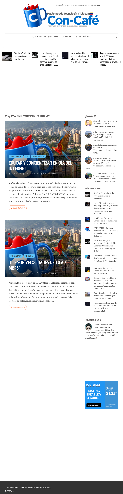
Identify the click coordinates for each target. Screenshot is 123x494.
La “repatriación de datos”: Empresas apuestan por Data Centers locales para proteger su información (105, 177)
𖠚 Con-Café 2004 (83, 36)
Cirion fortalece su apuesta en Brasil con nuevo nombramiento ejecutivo (105, 124)
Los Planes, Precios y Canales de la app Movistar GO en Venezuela (105, 221)
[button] (9, 47)
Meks (30, 487)
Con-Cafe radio (16, 156)
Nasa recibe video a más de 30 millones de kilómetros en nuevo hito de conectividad (50, 57)
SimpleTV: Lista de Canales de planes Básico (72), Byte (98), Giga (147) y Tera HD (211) (105, 259)
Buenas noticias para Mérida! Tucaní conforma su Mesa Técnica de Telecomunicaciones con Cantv (100, 163)
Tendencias (29, 256)
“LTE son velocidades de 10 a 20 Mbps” (39, 265)
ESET (26, 156)
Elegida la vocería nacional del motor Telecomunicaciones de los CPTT (105, 149)
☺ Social (67, 36)
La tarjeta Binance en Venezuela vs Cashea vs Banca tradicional (104, 271)
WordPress (47, 487)
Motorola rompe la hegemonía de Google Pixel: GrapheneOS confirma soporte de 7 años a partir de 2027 (19, 59)
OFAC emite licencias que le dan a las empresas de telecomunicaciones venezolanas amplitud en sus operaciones (110, 59)
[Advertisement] (61, 95)
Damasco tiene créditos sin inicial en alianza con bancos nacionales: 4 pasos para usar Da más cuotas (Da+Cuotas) (105, 283)
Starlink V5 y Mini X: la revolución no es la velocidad (104, 196)
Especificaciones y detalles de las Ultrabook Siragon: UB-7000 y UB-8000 (105, 296)
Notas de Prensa (38, 156)
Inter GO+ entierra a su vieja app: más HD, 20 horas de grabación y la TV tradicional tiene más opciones (106, 208)
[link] (101, 394)
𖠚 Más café (53, 36)
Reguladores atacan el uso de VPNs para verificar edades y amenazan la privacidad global (81, 59)
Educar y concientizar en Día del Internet (40, 165)
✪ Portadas (38, 36)
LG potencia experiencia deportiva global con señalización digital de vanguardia (103, 136)
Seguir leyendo (19, 208)
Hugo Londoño (33, 174)
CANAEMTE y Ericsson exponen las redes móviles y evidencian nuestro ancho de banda (106, 232)
